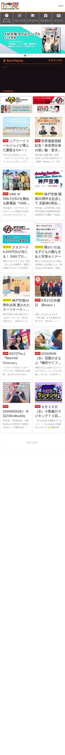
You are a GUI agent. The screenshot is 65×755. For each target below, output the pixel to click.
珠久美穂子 (25, 106)
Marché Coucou (27, 102)
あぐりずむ (18, 149)
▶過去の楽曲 (55, 60)
